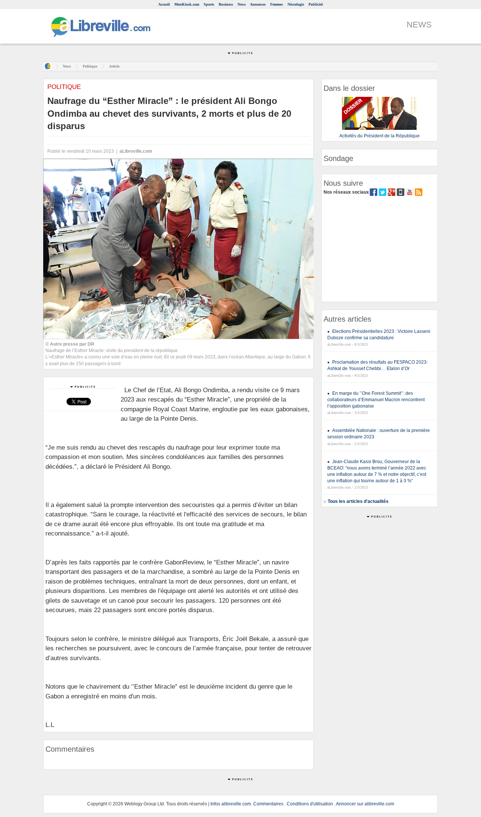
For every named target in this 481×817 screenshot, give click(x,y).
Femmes (276, 4)
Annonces (258, 4)
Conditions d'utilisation (310, 803)
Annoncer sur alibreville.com (365, 803)
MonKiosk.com (186, 4)
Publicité (316, 4)
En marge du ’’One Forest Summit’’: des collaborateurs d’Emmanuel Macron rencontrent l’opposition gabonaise (376, 400)
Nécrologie (295, 4)
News (241, 4)
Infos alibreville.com (230, 803)
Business (226, 4)
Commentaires (268, 803)
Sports (209, 4)
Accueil (164, 4)
